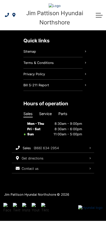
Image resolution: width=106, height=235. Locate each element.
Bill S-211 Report (36, 85)
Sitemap (29, 51)
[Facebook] (7, 208)
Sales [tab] (28, 113)
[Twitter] (17, 208)
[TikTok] (45, 208)
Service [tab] (45, 113)
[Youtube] (35, 208)
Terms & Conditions (38, 63)
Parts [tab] (62, 113)
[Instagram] (26, 208)
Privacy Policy (34, 74)
